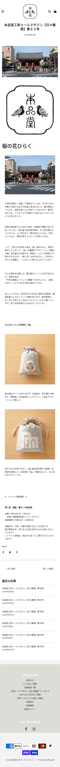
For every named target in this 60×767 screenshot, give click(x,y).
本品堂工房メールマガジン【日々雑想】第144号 (23, 635)
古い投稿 (11, 568)
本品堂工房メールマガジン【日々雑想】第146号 (23, 611)
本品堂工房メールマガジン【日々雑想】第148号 (23, 588)
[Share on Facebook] (3, 552)
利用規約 (30, 705)
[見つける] (49, 11)
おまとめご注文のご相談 (30, 694)
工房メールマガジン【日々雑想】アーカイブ (30, 691)
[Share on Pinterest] (17, 552)
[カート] (55, 11)
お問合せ (30, 702)
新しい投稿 (48, 568)
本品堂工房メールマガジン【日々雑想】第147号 (23, 600)
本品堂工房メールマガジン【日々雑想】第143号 (23, 646)
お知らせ (30, 680)
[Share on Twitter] (10, 552)
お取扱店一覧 (30, 687)
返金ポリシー (30, 709)
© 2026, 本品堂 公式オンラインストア (19, 760)
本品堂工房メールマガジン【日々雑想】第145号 (23, 623)
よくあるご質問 (30, 684)
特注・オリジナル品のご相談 (30, 698)
